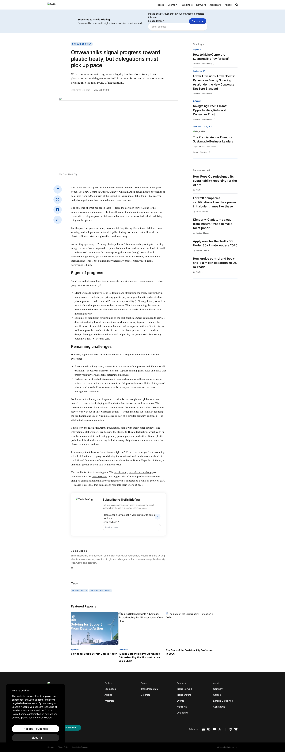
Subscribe (197, 21)
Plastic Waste (79, 590)
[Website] (57, 220)
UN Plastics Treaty (100, 590)
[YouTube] (214, 729)
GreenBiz (145, 694)
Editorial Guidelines (223, 700)
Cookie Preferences (80, 747)
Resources (110, 688)
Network (201, 4)
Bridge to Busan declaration (132, 431)
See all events (200, 152)
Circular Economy (82, 44)
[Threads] (230, 729)
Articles (108, 694)
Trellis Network (184, 688)
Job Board (215, 4)
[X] (57, 199)
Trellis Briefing (184, 694)
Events (171, 4)
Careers (217, 694)
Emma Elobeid (82, 89)
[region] (35, 715)
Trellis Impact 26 (149, 688)
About (228, 4)
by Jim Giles (198, 190)
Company (218, 688)
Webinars (187, 4)
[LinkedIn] (57, 189)
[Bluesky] (236, 729)
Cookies (51, 747)
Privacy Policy (63, 747)
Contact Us (219, 706)
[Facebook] (57, 210)
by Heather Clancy (201, 233)
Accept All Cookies (36, 728)
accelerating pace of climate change (133, 472)
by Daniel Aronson (200, 211)
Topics (160, 4)
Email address (156, 20)
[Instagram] (208, 729)
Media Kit (182, 706)
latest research (99, 476)
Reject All (36, 737)
